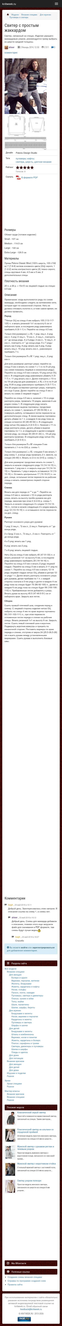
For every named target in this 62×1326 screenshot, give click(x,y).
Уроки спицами (14, 1083)
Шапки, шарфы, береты (23, 1007)
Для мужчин (45, 14)
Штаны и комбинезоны (22, 1034)
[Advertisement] (32, 205)
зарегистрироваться (43, 947)
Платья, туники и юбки (22, 998)
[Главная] (8, 14)
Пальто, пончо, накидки (22, 992)
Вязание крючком (15, 1061)
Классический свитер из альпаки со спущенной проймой (35, 1131)
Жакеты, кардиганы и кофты (25, 986)
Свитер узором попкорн (29, 1180)
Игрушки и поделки (16, 1072)
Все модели (10, 968)
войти (24, 947)
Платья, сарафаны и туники (25, 1043)
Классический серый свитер (31, 1112)
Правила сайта (15, 1284)
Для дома (14, 1055)
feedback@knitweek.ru (31, 1309)
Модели (15, 14)
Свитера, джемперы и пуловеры (27, 1046)
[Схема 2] (26, 146)
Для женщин (15, 974)
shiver (11, 47)
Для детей (14, 1028)
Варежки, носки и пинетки (24, 1037)
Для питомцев (16, 1058)
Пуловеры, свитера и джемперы (27, 995)
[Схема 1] (26, 139)
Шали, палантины (20, 1004)
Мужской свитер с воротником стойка (36, 1163)
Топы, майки (17, 1001)
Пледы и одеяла (19, 1052)
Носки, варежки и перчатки (24, 1016)
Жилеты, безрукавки (21, 983)
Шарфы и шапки (19, 1025)
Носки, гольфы (18, 989)
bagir (10, 904)
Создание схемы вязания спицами (25, 1276)
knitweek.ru (9, 4)
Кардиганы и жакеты (21, 1019)
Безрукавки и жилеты (21, 1013)
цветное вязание (42, 161)
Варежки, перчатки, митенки (25, 980)
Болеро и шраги (19, 977)
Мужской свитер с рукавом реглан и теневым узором (35, 1148)
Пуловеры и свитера (18, 17)
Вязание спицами (29, 14)
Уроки (7, 1080)
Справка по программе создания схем (27, 1280)
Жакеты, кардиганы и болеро (25, 1040)
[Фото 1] (26, 125)
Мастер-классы (12, 1090)
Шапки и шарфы (19, 1049)
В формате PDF (29, 177)
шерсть (29, 161)
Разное (10, 1075)
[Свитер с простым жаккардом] (26, 86)
